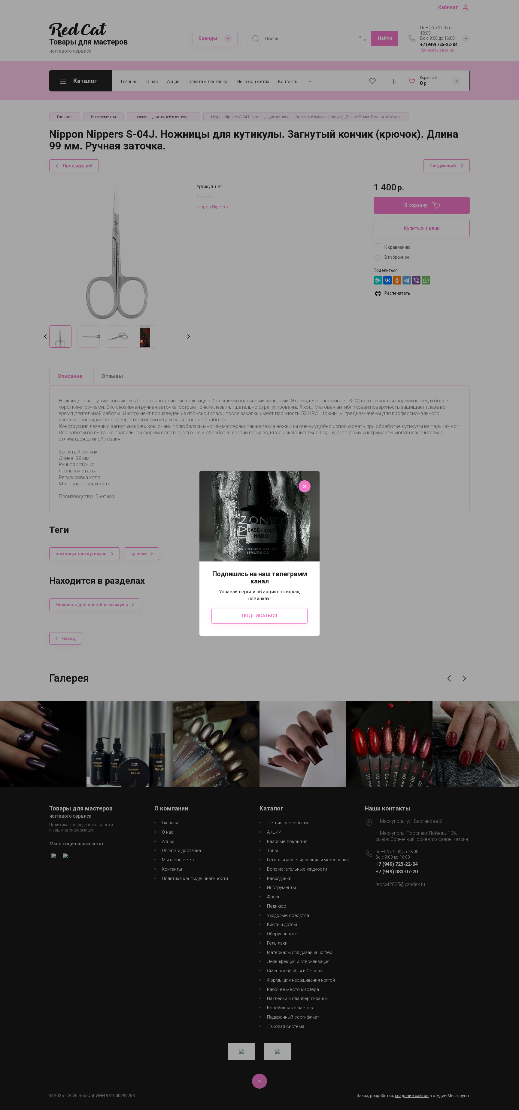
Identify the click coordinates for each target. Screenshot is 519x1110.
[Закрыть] (305, 486)
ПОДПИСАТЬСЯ (259, 616)
